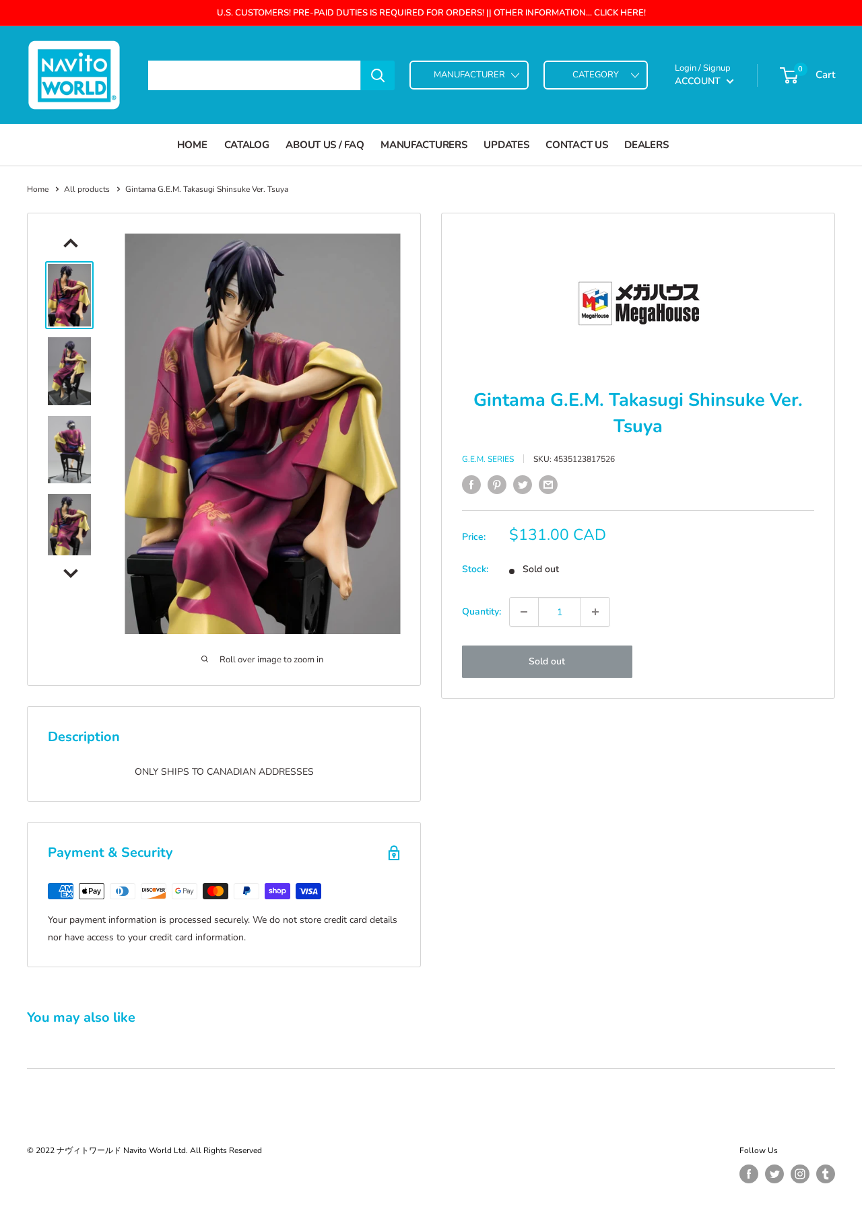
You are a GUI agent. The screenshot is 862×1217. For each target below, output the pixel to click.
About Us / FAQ (325, 144)
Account (699, 81)
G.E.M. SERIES (488, 459)
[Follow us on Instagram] (800, 1173)
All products (87, 189)
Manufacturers (423, 144)
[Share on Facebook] (471, 484)
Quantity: (481, 611)
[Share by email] (548, 484)
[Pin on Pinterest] (497, 484)
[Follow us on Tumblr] (825, 1173)
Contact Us (576, 144)
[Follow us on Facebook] (748, 1173)
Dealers (646, 144)
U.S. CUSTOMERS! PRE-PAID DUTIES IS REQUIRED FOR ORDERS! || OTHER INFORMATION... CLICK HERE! (431, 13)
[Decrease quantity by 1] (524, 612)
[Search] (378, 75)
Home (192, 144)
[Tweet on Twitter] (522, 484)
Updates (506, 144)
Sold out (547, 661)
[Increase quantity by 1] (595, 612)
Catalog (246, 144)
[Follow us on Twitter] (774, 1173)
